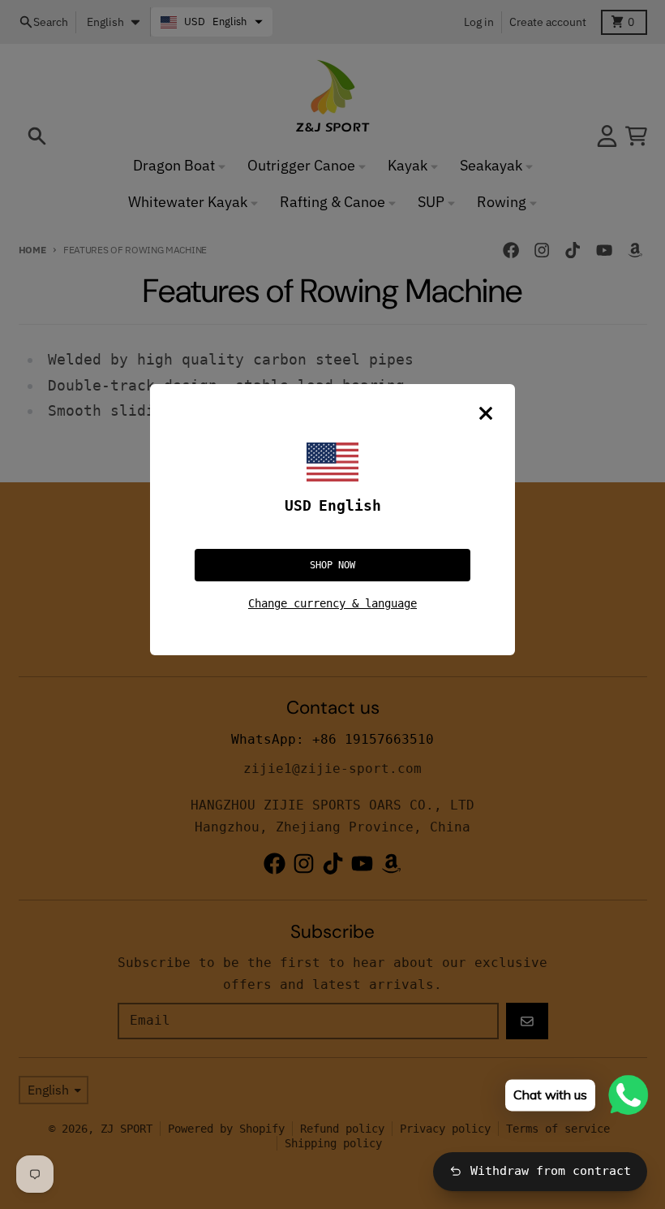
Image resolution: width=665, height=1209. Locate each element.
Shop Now (332, 565)
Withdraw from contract (550, 1171)
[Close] (485, 413)
